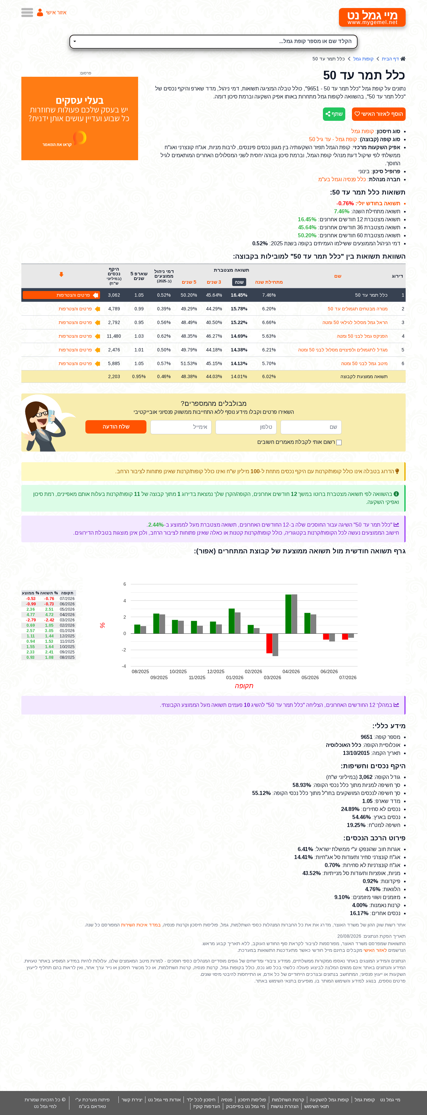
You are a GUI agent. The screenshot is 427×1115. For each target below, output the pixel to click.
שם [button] (337, 276)
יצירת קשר (131, 1099)
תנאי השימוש (316, 1106)
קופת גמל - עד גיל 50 (333, 139)
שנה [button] (239, 282)
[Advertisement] (213, 1037)
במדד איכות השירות (141, 924)
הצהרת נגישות (285, 1106)
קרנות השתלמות (288, 1099)
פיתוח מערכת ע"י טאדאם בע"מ (92, 1103)
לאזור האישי (375, 950)
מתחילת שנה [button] (269, 282)
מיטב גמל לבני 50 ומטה (364, 363)
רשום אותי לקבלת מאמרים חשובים (296, 442)
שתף (336, 114)
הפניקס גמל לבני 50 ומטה (362, 336)
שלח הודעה (116, 427)
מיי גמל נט (390, 1099)
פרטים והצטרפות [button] (73, 295)
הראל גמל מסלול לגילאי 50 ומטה (355, 322)
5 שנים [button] (189, 282)
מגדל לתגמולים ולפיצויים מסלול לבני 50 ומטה (343, 349)
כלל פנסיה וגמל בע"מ (342, 179)
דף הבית (390, 58)
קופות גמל (363, 58)
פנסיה (227, 1099)
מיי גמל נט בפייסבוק (245, 1106)
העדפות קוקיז (206, 1106)
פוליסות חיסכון (252, 1099)
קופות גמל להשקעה (329, 1099)
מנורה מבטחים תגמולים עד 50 (358, 308)
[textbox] (213, 41)
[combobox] (213, 42)
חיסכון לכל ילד (201, 1099)
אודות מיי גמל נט (164, 1099)
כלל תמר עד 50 (371, 295)
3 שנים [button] (214, 282)
